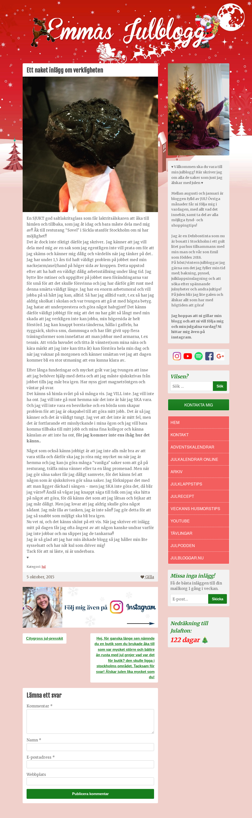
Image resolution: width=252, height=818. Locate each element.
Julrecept (182, 496)
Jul (44, 566)
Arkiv (177, 471)
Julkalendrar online (194, 459)
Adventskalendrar (192, 447)
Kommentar (40, 706)
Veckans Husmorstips (195, 508)
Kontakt (180, 434)
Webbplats (36, 774)
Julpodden (183, 545)
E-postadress (41, 757)
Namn (34, 740)
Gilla (149, 577)
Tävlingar (181, 533)
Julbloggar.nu (187, 558)
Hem (175, 422)
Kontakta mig (198, 405)
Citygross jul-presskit (44, 638)
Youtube (180, 521)
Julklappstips (186, 484)
